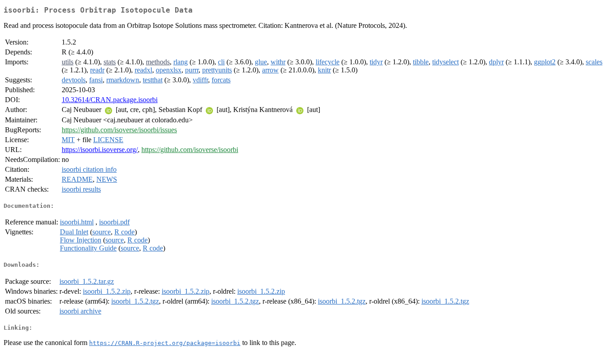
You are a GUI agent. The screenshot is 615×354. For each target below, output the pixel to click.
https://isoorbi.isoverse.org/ (100, 149)
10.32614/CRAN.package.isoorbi (110, 99)
